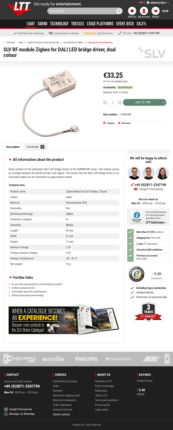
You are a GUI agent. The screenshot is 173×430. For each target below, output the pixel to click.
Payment (58, 390)
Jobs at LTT (101, 395)
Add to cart (143, 102)
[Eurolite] (54, 359)
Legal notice (101, 409)
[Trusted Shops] (135, 274)
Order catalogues (62, 405)
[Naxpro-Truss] (21, 359)
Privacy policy (102, 405)
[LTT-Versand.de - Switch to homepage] (20, 9)
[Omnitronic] (119, 359)
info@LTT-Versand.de (151, 189)
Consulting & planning (65, 381)
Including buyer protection (151, 288)
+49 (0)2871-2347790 (146, 33)
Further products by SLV (23, 287)
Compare (110, 123)
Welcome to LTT (103, 381)
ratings (140, 394)
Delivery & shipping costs (66, 395)
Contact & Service (62, 409)
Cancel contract (61, 414)
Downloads (35, 146)
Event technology (104, 386)
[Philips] (86, 359)
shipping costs (121, 81)
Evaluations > (157, 278)
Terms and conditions (106, 400)
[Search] (119, 11)
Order (56, 386)
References (101, 390)
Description (12, 147)
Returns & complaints (64, 400)
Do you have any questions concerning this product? (37, 284)
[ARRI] (151, 359)
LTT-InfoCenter (155, 222)
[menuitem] (137, 3)
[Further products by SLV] (152, 52)
